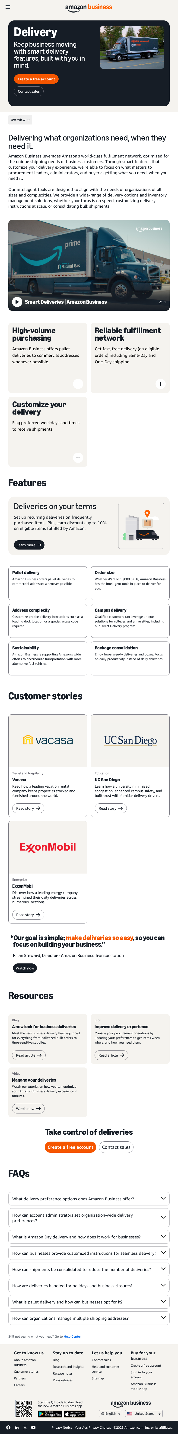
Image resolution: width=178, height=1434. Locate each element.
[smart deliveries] (89, 266)
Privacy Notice (62, 1427)
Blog (56, 1360)
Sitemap (98, 1378)
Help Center (72, 1336)
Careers (19, 1385)
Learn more (26, 545)
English (110, 1413)
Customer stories (26, 1371)
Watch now (25, 968)
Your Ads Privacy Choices (93, 1427)
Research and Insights (68, 1367)
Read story (25, 808)
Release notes (63, 1373)
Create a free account (36, 79)
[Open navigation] (8, 7)
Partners (20, 1378)
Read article (25, 1055)
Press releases (63, 1380)
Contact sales (29, 91)
